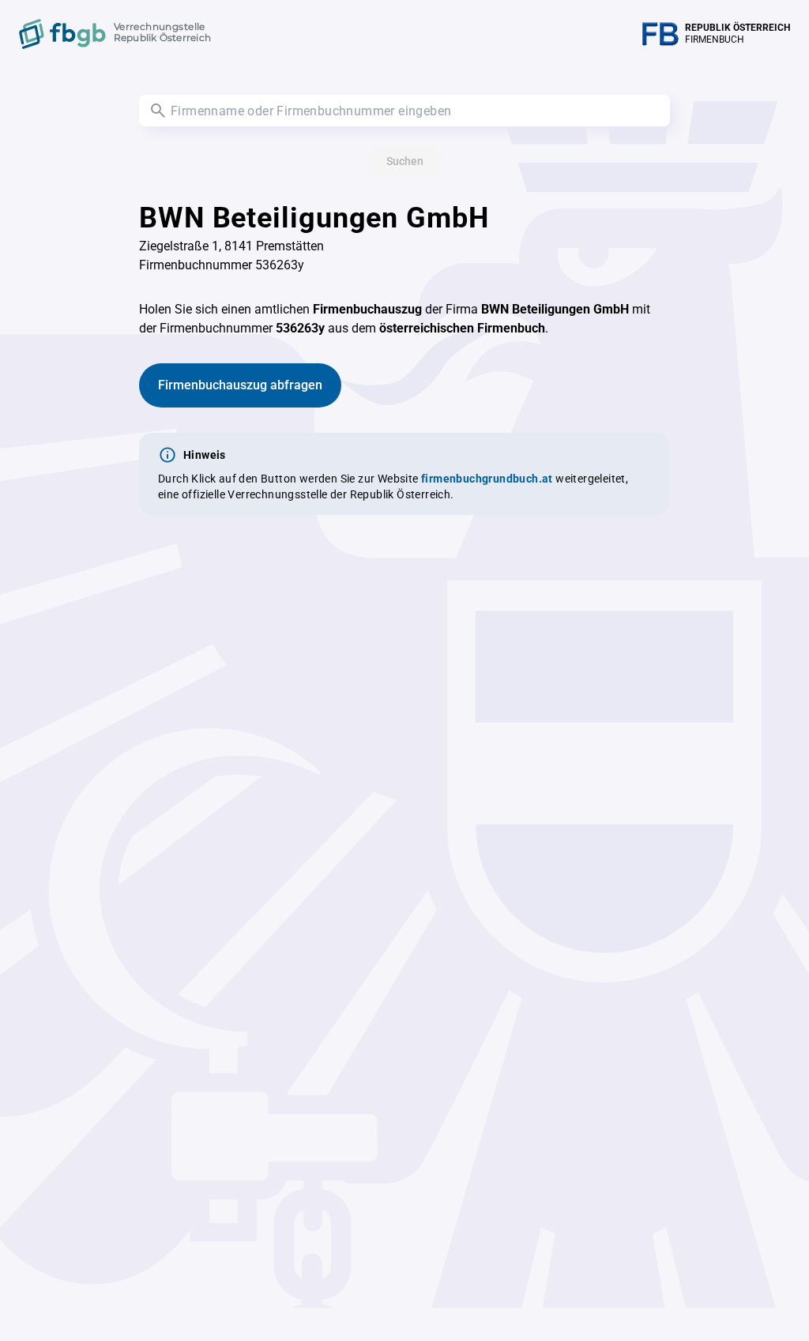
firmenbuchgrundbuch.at (487, 478)
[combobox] (404, 110)
